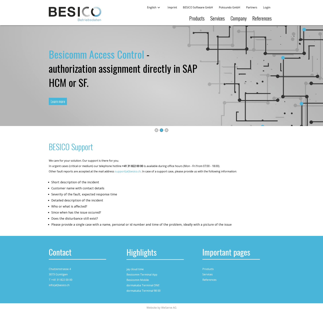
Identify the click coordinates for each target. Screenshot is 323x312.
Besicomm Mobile (138, 280)
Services (217, 18)
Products (197, 18)
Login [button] (266, 7)
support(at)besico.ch (128, 171)
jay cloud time (135, 269)
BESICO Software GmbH (198, 7)
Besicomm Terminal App (142, 274)
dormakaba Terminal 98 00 (143, 291)
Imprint (172, 7)
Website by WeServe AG (161, 307)
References (262, 18)
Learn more (58, 101)
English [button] (151, 7)
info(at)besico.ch (59, 285)
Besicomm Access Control (96, 54)
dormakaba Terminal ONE (143, 285)
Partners (251, 7)
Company (238, 18)
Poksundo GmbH (229, 7)
